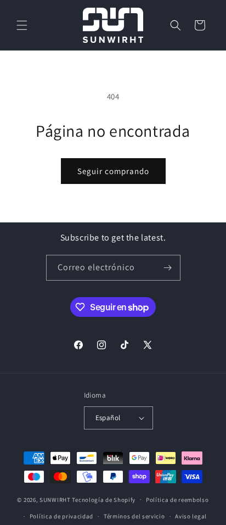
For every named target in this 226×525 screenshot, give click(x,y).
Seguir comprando (113, 171)
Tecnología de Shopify (103, 499)
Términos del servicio (134, 516)
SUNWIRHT (55, 499)
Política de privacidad (61, 516)
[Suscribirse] (168, 268)
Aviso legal (191, 516)
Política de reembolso (177, 500)
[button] (22, 25)
